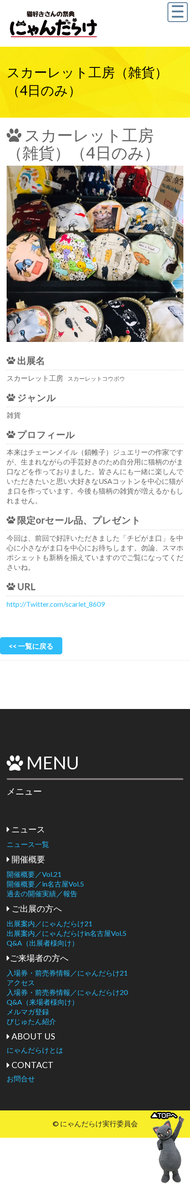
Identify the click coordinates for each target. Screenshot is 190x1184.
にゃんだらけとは (35, 1050)
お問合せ (21, 1078)
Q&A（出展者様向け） (43, 943)
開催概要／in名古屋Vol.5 (45, 884)
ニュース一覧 (28, 844)
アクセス (21, 982)
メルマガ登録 (28, 1011)
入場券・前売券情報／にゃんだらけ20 (67, 992)
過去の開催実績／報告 (42, 893)
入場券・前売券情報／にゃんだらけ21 (67, 973)
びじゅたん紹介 (31, 1021)
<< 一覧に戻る (31, 646)
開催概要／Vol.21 (34, 874)
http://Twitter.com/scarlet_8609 (56, 604)
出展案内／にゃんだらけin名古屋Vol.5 (66, 933)
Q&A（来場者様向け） (43, 1002)
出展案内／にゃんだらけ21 (49, 923)
